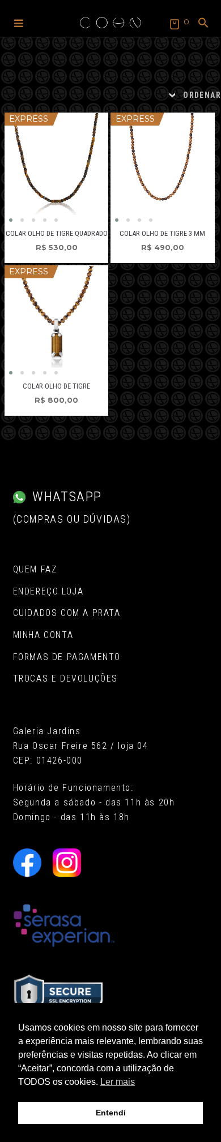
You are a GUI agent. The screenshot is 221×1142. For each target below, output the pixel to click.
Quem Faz (35, 569)
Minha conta (43, 635)
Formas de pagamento (67, 657)
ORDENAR (202, 95)
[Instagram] (67, 862)
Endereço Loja (48, 591)
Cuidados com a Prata (67, 612)
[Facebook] (27, 862)
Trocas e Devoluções (65, 678)
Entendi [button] (111, 1112)
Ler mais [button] (117, 1082)
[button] (18, 22)
